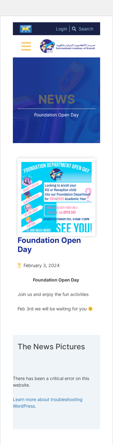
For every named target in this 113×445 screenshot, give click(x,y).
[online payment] (26, 29)
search (85, 28)
